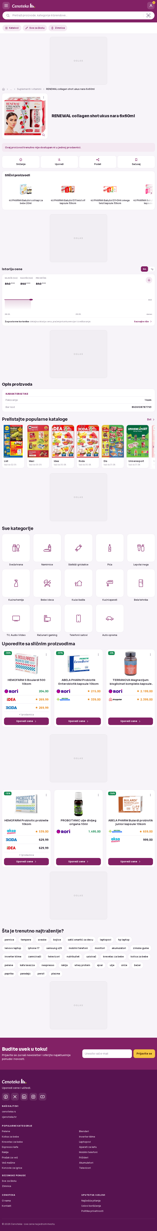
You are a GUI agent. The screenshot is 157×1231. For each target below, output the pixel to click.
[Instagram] (33, 1097)
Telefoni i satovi (78, 634)
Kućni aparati (109, 599)
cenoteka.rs (9, 1111)
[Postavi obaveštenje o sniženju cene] (149, 280)
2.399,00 (146, 699)
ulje (112, 965)
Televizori (85, 1167)
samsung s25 (54, 948)
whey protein (82, 965)
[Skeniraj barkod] (148, 15)
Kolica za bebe (10, 1136)
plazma (55, 973)
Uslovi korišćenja (91, 1205)
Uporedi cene (24, 721)
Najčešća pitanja (91, 1200)
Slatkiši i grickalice (78, 564)
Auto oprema (109, 634)
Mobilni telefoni (88, 1152)
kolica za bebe (139, 956)
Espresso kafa (10, 1147)
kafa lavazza (27, 965)
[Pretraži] (8, 15)
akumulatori (119, 948)
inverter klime (13, 956)
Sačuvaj (136, 164)
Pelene (6, 1131)
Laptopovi (85, 1141)
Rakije (5, 1152)
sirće (124, 965)
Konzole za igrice (12, 1167)
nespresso (48, 965)
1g (152, 268)
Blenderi (84, 1131)
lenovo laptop (13, 948)
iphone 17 (33, 948)
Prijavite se (144, 1053)
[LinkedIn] (24, 1097)
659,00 (148, 831)
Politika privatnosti (92, 1211)
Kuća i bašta (78, 599)
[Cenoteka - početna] (78, 5)
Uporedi (59, 164)
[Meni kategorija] (6, 5)
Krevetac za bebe (12, 1141)
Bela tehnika (141, 599)
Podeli (97, 164)
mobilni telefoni (78, 948)
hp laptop (123, 939)
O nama (6, 1200)
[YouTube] (42, 1097)
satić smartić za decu (80, 939)
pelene (9, 965)
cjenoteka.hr (9, 1117)
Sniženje (20, 164)
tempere (26, 939)
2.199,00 (146, 691)
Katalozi (14, 28)
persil (41, 973)
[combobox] (76, 15)
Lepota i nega (141, 564)
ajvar (100, 965)
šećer (137, 965)
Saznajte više (141, 321)
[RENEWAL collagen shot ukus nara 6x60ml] (25, 116)
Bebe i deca (47, 599)
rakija (64, 965)
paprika (9, 973)
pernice (9, 939)
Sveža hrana (16, 564)
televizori (54, 956)
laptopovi (105, 939)
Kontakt (6, 1205)
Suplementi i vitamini (29, 89)
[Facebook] (6, 1097)
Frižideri (83, 1157)
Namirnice (47, 564)
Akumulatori (86, 1162)
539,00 (43, 831)
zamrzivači (34, 956)
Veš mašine (8, 1162)
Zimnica (60, 28)
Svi (149, 419)
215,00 (96, 691)
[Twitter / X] (15, 1097)
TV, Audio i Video (16, 634)
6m (144, 268)
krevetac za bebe (113, 956)
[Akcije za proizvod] (43, 97)
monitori (100, 948)
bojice (57, 939)
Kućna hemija (16, 599)
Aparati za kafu (88, 1147)
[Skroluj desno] (149, 193)
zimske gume (141, 948)
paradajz (25, 973)
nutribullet (73, 956)
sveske (42, 939)
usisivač (91, 956)
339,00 (96, 699)
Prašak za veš (10, 1157)
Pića (109, 564)
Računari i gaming (47, 634)
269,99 (43, 699)
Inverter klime (87, 1136)
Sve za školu (36, 28)
